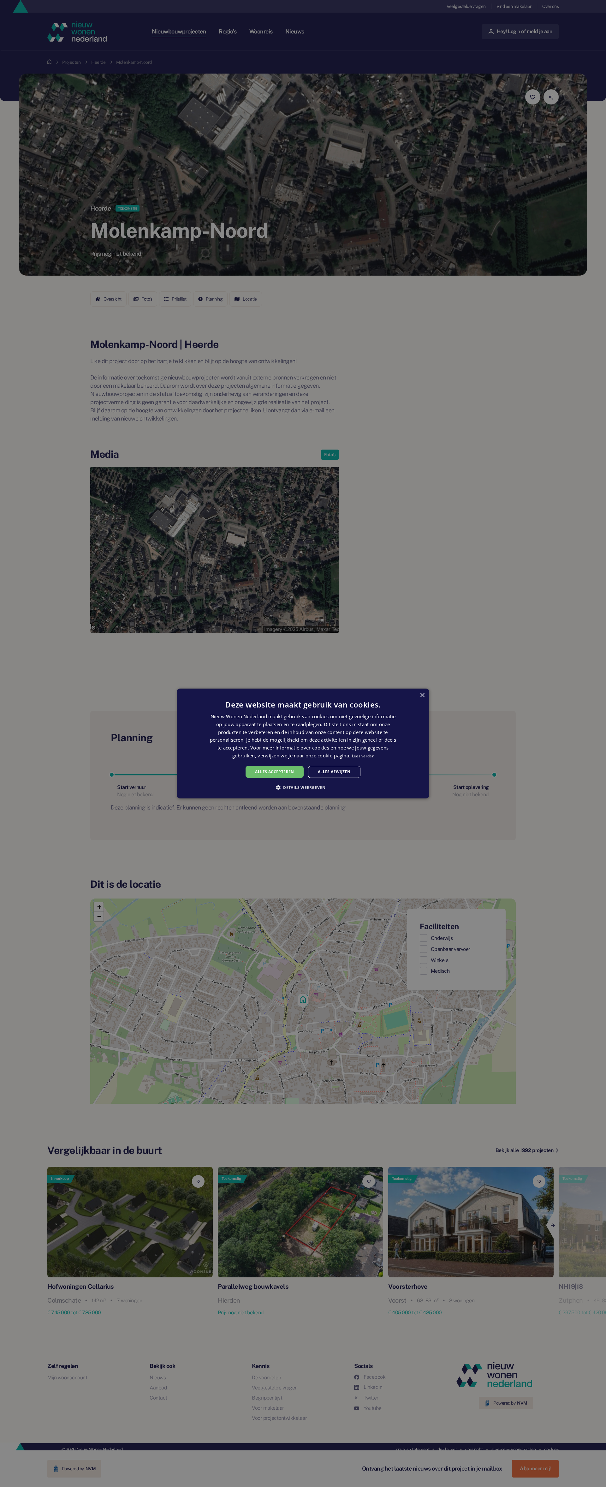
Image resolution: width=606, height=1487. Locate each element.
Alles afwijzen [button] (334, 771)
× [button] (422, 695)
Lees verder (363, 756)
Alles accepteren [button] (274, 771)
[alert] (303, 743)
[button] (303, 787)
